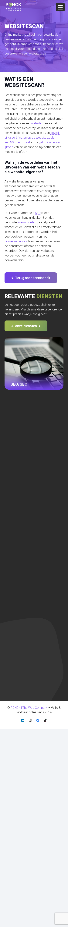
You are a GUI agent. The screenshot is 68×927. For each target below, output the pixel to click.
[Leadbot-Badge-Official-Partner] (12, 689)
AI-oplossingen (14, 501)
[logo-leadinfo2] (13, 666)
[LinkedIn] (22, 720)
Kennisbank (12, 532)
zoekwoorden (27, 222)
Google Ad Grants (16, 480)
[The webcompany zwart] (13, 7)
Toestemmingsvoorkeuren (22, 553)
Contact (10, 476)
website (36, 123)
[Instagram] (30, 720)
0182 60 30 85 (14, 430)
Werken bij (11, 548)
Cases (9, 461)
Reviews (10, 543)
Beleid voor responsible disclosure (27, 527)
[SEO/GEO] (34, 366)
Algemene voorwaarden (20, 522)
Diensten (10, 456)
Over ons (10, 466)
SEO (38, 213)
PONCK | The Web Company (23, 601)
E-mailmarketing (15, 485)
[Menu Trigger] (60, 7)
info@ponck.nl (14, 434)
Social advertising (16, 496)
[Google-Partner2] (13, 654)
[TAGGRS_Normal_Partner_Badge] (13, 678)
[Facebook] (38, 720)
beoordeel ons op (17, 622)
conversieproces (16, 241)
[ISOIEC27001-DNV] (9, 643)
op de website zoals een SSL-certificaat (32, 137)
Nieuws (9, 471)
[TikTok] (45, 720)
